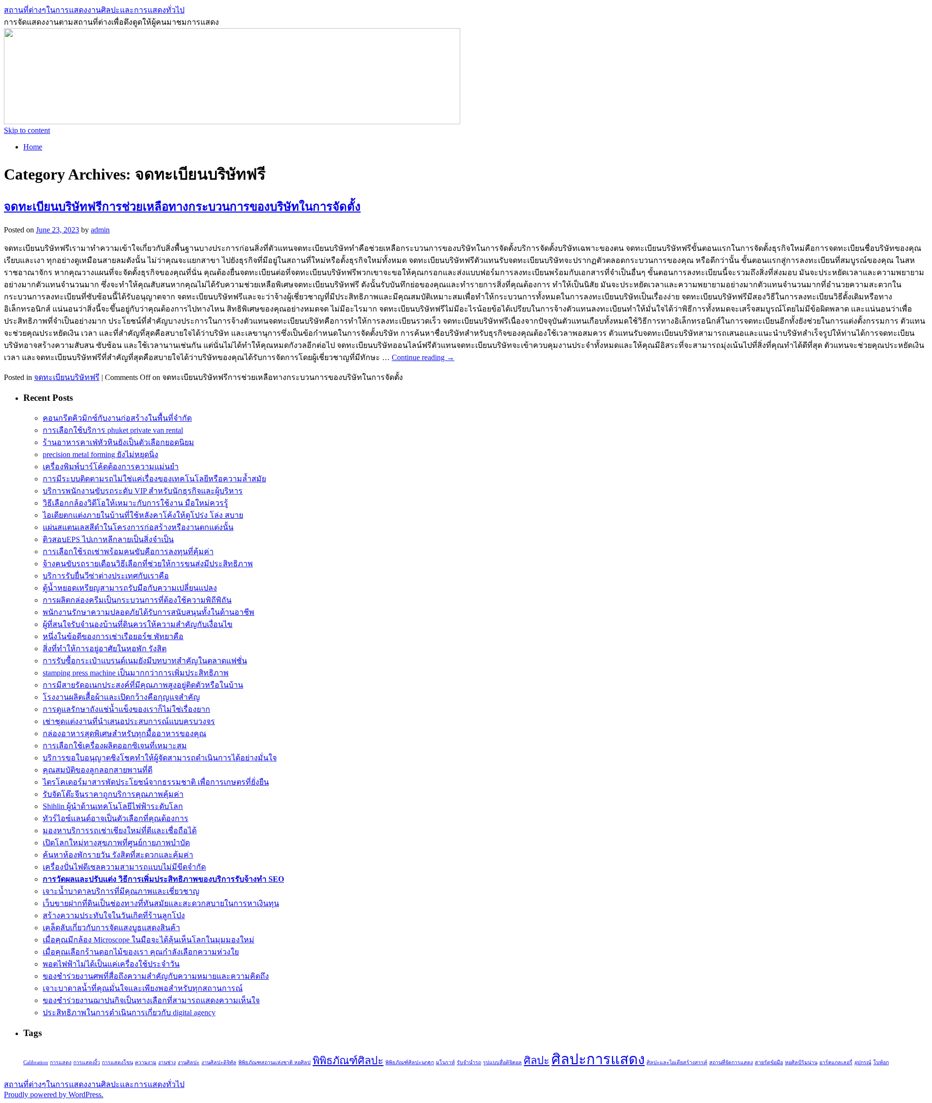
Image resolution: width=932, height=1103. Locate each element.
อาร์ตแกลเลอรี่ (835, 1062)
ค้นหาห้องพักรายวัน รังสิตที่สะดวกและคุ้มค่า (118, 855)
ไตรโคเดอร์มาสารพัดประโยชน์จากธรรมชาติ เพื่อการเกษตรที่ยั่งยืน (156, 782)
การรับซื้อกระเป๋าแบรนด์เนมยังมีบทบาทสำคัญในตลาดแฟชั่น (145, 661)
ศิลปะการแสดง (598, 1059)
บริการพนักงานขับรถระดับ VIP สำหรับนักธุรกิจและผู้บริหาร (143, 491)
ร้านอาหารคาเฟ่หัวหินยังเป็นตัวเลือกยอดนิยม (118, 442)
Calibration (35, 1062)
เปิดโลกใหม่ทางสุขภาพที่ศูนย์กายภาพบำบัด (116, 843)
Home (32, 147)
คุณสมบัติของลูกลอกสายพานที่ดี (97, 770)
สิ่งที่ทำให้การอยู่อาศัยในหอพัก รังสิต (104, 648)
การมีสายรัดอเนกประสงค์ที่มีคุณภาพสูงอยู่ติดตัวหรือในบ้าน (143, 685)
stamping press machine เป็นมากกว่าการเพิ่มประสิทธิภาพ (136, 673)
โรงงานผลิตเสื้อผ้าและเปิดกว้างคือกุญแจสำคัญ (121, 697)
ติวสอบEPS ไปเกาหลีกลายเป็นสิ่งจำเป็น (108, 539)
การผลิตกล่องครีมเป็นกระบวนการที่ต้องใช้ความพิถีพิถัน (137, 600)
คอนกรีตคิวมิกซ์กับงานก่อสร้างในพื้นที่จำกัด (117, 418)
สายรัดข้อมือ (769, 1062)
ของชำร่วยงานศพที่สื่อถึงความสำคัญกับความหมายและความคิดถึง (156, 976)
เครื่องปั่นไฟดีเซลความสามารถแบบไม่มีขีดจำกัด (124, 867)
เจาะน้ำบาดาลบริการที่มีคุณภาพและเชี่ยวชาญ (121, 891)
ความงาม (145, 1062)
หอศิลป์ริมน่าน (801, 1062)
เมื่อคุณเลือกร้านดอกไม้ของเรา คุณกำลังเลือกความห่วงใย (141, 952)
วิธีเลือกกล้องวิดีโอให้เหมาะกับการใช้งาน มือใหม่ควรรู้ (135, 503)
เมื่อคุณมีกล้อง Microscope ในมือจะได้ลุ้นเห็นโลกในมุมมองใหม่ (148, 940)
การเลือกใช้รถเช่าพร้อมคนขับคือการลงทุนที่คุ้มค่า (128, 551)
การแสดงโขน (117, 1062)
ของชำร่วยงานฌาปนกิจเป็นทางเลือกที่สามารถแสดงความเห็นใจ (151, 1000)
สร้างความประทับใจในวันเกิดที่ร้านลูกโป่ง (114, 915)
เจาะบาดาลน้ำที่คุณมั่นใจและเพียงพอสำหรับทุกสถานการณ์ (143, 988)
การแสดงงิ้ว (86, 1062)
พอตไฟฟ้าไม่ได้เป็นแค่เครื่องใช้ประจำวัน (111, 964)
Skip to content (27, 130)
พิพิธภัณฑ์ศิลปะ (348, 1061)
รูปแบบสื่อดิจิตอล (502, 1062)
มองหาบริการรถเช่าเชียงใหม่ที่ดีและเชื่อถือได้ (120, 830)
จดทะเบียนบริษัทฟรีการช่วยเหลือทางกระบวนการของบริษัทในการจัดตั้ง (182, 206)
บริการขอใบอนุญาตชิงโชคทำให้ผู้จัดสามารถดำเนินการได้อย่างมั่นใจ (160, 758)
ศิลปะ (536, 1061)
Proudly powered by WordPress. (53, 1094)
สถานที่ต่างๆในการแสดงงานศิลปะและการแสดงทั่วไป (94, 10)
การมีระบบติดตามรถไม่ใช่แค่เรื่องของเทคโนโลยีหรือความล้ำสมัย (154, 479)
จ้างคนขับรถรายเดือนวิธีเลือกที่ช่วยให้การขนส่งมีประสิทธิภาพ (148, 564)
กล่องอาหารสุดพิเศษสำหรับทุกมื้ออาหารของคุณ (124, 733)
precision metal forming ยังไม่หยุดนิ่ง (100, 454)
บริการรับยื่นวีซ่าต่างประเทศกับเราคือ (106, 576)
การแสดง (60, 1062)
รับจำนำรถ (469, 1062)
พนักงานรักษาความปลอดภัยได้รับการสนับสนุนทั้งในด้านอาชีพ (148, 612)
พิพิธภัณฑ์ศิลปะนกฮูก (409, 1062)
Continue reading (423, 357)
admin (100, 230)
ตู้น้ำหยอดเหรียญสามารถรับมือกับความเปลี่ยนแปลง (130, 588)
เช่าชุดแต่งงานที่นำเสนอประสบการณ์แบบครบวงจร (129, 721)
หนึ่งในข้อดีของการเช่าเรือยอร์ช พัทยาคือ (113, 636)
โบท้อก (881, 1062)
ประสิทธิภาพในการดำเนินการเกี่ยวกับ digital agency (129, 1012)
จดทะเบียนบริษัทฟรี (67, 377)
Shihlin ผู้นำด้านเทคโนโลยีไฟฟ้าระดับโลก (113, 806)
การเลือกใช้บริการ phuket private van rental (113, 430)
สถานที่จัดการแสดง (731, 1062)
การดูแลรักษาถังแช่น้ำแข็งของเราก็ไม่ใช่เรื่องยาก (126, 709)
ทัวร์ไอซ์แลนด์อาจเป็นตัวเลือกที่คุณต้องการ (115, 818)
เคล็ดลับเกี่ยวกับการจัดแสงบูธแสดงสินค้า (111, 927)
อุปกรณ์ (862, 1062)
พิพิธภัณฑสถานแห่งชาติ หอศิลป (274, 1062)
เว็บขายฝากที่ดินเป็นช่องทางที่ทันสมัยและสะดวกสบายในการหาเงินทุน (161, 903)
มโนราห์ (445, 1062)
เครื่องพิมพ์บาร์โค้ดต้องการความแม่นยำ (111, 466)
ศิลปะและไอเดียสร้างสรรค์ (677, 1062)
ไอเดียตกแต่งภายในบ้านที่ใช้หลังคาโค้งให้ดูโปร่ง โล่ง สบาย (143, 515)
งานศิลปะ (189, 1062)
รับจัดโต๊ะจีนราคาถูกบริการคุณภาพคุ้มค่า (113, 794)
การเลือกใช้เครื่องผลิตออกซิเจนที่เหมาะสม (115, 745)
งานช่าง (167, 1062)
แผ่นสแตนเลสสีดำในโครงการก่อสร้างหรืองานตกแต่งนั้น (138, 527)
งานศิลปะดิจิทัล (218, 1062)
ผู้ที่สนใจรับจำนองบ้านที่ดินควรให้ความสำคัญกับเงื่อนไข (138, 624)
